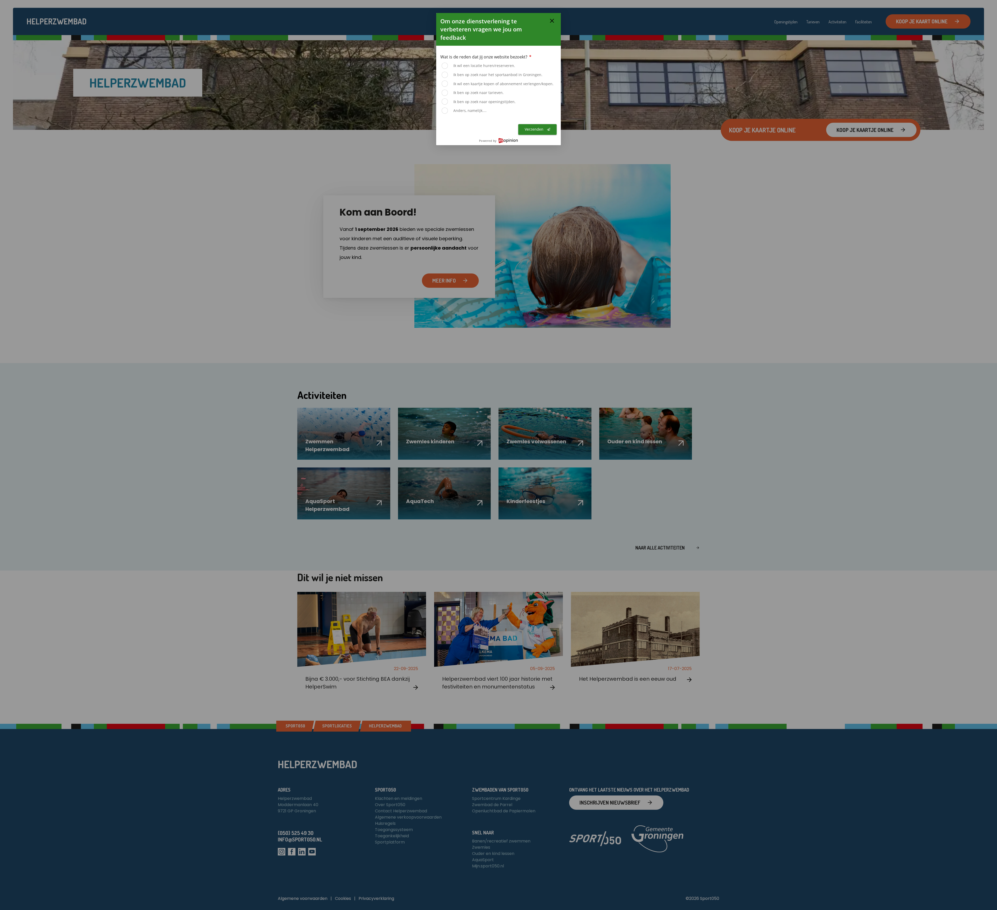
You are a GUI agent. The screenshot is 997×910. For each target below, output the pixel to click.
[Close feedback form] (552, 21)
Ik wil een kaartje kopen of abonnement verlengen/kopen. (503, 83)
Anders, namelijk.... (470, 110)
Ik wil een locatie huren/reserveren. (484, 65)
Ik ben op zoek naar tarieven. (478, 92)
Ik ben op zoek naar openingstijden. (484, 101)
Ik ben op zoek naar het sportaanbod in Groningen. (497, 74)
